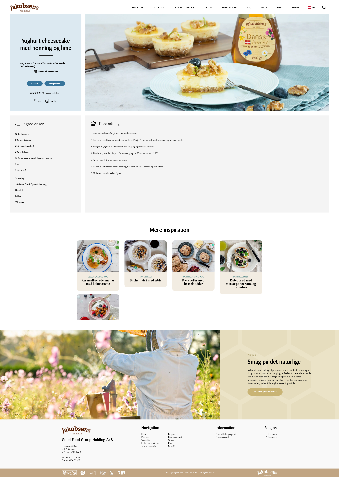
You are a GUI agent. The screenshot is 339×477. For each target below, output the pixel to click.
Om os (264, 7)
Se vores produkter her (265, 392)
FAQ (249, 7)
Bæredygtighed (229, 7)
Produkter (137, 7)
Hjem (143, 434)
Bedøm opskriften (52, 92)
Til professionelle (183, 7)
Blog (279, 7)
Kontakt (296, 7)
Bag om (208, 7)
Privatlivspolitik (222, 437)
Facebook (272, 434)
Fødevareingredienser (150, 442)
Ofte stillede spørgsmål (226, 434)
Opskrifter (158, 7)
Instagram (272, 437)
